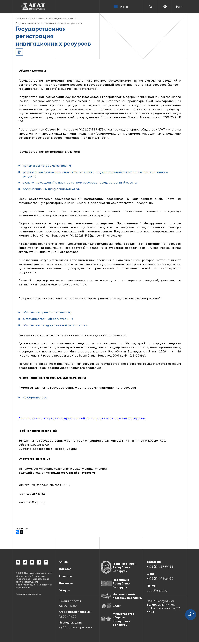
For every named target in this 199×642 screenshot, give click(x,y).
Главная (20, 18)
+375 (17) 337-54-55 (160, 566)
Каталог (65, 569)
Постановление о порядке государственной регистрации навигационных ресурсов (82, 418)
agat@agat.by (157, 590)
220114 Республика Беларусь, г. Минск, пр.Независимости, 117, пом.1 (163, 606)
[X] (21, 532)
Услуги (64, 590)
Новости (65, 576)
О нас (31, 18)
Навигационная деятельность (55, 18)
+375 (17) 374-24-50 (160, 578)
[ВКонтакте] (17, 532)
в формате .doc (36, 397)
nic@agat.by (36, 502)
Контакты (66, 583)
